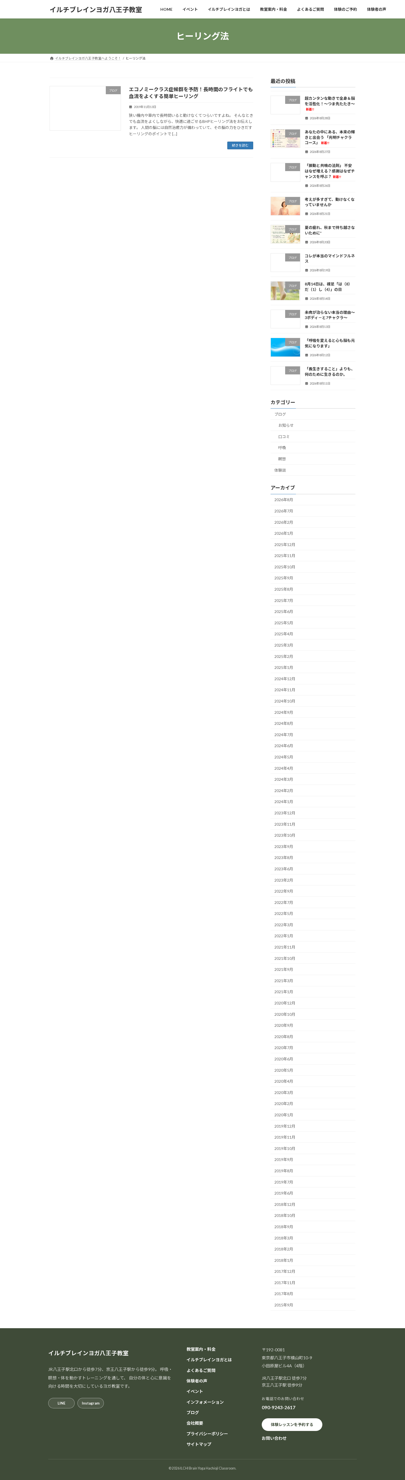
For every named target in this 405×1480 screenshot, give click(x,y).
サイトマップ (199, 1444)
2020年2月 (283, 1103)
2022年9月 (283, 891)
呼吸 (282, 447)
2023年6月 (283, 868)
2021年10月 (284, 958)
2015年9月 (283, 1305)
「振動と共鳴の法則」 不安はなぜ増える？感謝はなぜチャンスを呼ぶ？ (330, 171)
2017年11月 (284, 1282)
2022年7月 (283, 902)
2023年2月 (283, 880)
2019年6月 (283, 1193)
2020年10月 (284, 1014)
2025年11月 (284, 555)
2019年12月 (284, 1126)
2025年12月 (284, 544)
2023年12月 (284, 813)
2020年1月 (283, 1114)
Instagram (90, 1403)
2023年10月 (284, 835)
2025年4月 (283, 634)
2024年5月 (283, 757)
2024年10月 (284, 701)
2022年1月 (283, 936)
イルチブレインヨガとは (209, 1359)
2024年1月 (283, 802)
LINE (61, 1403)
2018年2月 (283, 1249)
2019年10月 (284, 1148)
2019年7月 (283, 1182)
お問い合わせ (274, 1438)
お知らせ (286, 425)
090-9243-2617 (278, 1407)
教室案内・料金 (201, 1349)
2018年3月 (283, 1238)
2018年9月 (283, 1226)
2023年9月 (283, 846)
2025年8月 (283, 589)
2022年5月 (283, 913)
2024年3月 (283, 779)
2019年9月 (283, 1159)
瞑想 (282, 459)
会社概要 (195, 1422)
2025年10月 (284, 567)
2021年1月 (283, 992)
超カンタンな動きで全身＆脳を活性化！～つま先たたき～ (330, 103)
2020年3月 (283, 1092)
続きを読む (240, 145)
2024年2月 (283, 790)
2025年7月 (283, 600)
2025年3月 (283, 645)
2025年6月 (283, 611)
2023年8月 (283, 857)
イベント (195, 1391)
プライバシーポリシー (207, 1433)
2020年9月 (283, 1025)
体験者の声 (197, 1380)
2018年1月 (283, 1260)
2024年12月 (284, 678)
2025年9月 (283, 578)
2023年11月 (284, 824)
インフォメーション (205, 1402)
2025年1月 (283, 667)
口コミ (284, 436)
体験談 (280, 470)
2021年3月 (283, 980)
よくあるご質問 (201, 1370)
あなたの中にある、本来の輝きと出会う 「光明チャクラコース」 (330, 137)
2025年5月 (283, 622)
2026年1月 (283, 533)
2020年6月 (283, 1059)
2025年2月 (283, 656)
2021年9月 (283, 969)
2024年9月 (283, 712)
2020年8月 (283, 1036)
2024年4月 (283, 768)
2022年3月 (283, 924)
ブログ (280, 414)
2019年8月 (283, 1170)
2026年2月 (283, 522)
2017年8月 (283, 1294)
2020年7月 (283, 1048)
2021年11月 (284, 947)
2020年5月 (283, 1070)
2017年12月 (284, 1271)
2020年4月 (283, 1081)
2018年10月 (284, 1215)
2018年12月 (284, 1204)
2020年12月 (284, 1003)
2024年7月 (283, 734)
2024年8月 (283, 723)
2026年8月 (283, 500)
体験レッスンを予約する (292, 1424)
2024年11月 (284, 690)
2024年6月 (283, 746)
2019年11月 (284, 1137)
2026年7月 (283, 511)
